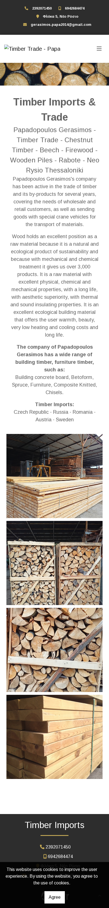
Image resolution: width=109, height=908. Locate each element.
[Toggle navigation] (99, 49)
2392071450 (42, 8)
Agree (55, 897)
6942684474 (74, 8)
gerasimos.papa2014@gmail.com (61, 24)
